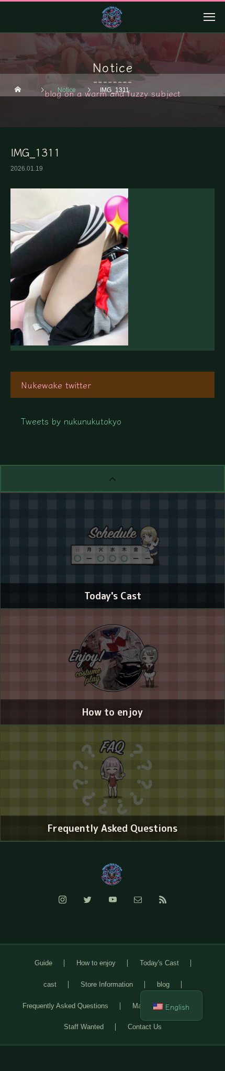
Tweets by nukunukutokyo (71, 421)
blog (163, 984)
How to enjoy (96, 963)
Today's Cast (159, 963)
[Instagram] (62, 905)
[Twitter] (87, 905)
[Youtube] (112, 905)
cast (50, 984)
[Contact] (137, 905)
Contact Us (145, 1027)
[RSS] (162, 905)
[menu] (209, 16)
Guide (43, 963)
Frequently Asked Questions (65, 1006)
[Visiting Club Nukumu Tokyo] (112, 874)
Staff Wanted (84, 1027)
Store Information (107, 984)
